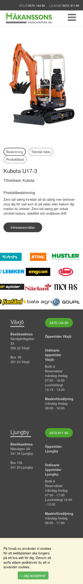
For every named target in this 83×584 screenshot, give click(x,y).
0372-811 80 (59, 432)
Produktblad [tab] (15, 159)
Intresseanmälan (23, 227)
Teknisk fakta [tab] (40, 151)
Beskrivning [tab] (14, 151)
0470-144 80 (59, 322)
